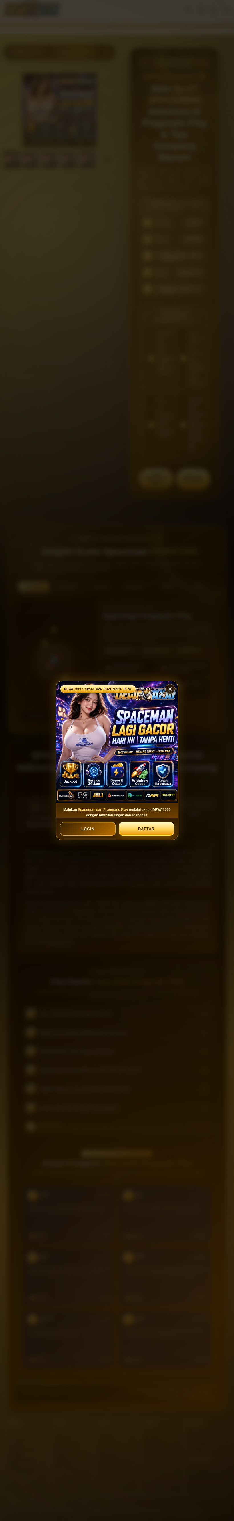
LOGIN (87, 829)
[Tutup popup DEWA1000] (170, 689)
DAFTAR (146, 829)
